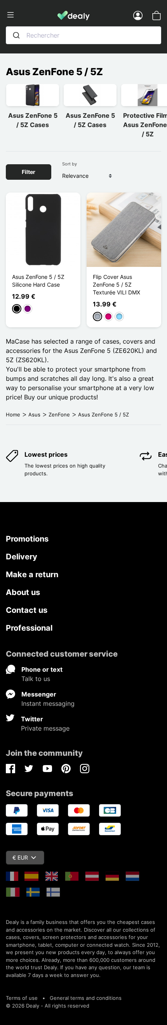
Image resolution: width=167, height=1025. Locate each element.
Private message (45, 728)
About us (23, 592)
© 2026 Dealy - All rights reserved (47, 1006)
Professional (29, 628)
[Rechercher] (16, 35)
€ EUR (20, 857)
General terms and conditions (86, 998)
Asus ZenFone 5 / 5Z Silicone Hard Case (38, 280)
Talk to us (35, 679)
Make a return (32, 574)
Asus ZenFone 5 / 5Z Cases (32, 120)
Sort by (69, 164)
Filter (28, 172)
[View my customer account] (138, 15)
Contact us (26, 610)
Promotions (27, 538)
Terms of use (22, 998)
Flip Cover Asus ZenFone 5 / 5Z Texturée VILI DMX (116, 284)
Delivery (21, 556)
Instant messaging (48, 703)
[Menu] (31, 15)
